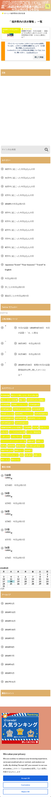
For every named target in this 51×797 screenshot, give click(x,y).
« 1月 (2, 588)
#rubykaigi (5, 395)
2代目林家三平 (38, 409)
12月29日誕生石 (7, 423)
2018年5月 (9, 673)
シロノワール (16, 437)
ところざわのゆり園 (17, 432)
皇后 (21, 455)
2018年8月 (9, 647)
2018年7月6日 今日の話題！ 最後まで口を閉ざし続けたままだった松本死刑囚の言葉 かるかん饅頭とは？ (34, 34)
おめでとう (44, 427)
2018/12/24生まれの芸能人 (11, 427)
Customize (25, 785)
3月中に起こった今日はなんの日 (19, 212)
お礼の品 (4, 432)
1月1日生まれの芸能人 (36, 400)
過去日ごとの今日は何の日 (17, 295)
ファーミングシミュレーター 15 (13, 441)
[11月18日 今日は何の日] (6, 352)
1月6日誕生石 (34, 404)
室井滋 (3, 446)
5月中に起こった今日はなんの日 (19, 221)
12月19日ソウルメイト (24, 414)
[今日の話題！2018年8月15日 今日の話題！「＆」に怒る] (6, 325)
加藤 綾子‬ (31, 441)
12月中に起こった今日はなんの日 (20, 186)
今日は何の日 (11, 278)
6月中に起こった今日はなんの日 (19, 230)
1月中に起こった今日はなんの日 (19, 195)
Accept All (25, 778)
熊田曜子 (28, 450)
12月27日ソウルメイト (37, 418)
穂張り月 (37, 455)
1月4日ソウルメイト (19, 404)
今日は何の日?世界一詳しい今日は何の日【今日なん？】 (25, 9)
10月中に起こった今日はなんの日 (20, 169)
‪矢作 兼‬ (35, 427)
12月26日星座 (20, 418)
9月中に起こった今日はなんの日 (19, 256)
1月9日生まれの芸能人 (22, 409)
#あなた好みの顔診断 (9, 400)
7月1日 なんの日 (7, 414)
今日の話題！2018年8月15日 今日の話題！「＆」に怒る (34, 330)
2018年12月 (10, 612)
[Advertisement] (25, 110)
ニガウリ (26, 437)
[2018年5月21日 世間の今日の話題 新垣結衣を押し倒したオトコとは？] (6, 362)
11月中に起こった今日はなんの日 (20, 177)
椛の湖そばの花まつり (35, 446)
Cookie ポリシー (32, 52)
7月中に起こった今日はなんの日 (19, 238)
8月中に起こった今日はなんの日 (19, 247)
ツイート (4, 313)
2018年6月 (9, 664)
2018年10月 (10, 629)
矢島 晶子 (28, 455)
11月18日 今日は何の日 (29, 354)
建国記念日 (20, 446)
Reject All (25, 792)
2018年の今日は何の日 (15, 204)
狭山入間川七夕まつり (9, 455)
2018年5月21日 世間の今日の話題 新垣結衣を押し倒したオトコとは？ (34, 370)
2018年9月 (9, 638)
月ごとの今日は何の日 (15, 287)
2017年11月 (10, 681)
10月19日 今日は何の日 (29, 343)
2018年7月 (9, 655)
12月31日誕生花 (21, 423)
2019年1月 (9, 603)
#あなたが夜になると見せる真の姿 (24, 395)
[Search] (46, 150)
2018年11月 (10, 621)
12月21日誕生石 (41, 414)
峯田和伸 (11, 446)
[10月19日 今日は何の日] (6, 341)
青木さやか (15, 460)
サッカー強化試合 (34, 432)
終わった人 (5, 460)
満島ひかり (19, 450)
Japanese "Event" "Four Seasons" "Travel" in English (25, 267)
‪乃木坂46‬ (27, 427)
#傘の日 (22, 400)
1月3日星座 (5, 404)
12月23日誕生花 (7, 418)
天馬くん (39, 441)
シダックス (5, 437)
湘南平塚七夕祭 (7, 450)
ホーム (6, 13)
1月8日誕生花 (6, 409)
